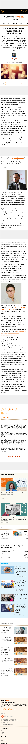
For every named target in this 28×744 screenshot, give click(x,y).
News (2, 23)
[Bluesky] (8, 709)
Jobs (8, 23)
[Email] (15, 709)
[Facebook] (5, 709)
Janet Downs (4, 421)
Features (21, 23)
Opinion (14, 23)
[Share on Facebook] (6, 409)
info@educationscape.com (8, 724)
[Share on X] (9, 409)
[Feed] (2, 709)
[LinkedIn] (11, 709)
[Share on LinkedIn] (13, 409)
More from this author (14, 59)
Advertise (3, 740)
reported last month (18, 158)
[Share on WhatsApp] (2, 409)
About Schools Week (6, 739)
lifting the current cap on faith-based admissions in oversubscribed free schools (13, 333)
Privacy (2, 732)
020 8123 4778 (6, 722)
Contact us (3, 730)
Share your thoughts (14, 456)
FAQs (2, 733)
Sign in (24, 11)
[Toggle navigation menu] (2, 11)
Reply (4, 451)
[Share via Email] (16, 409)
